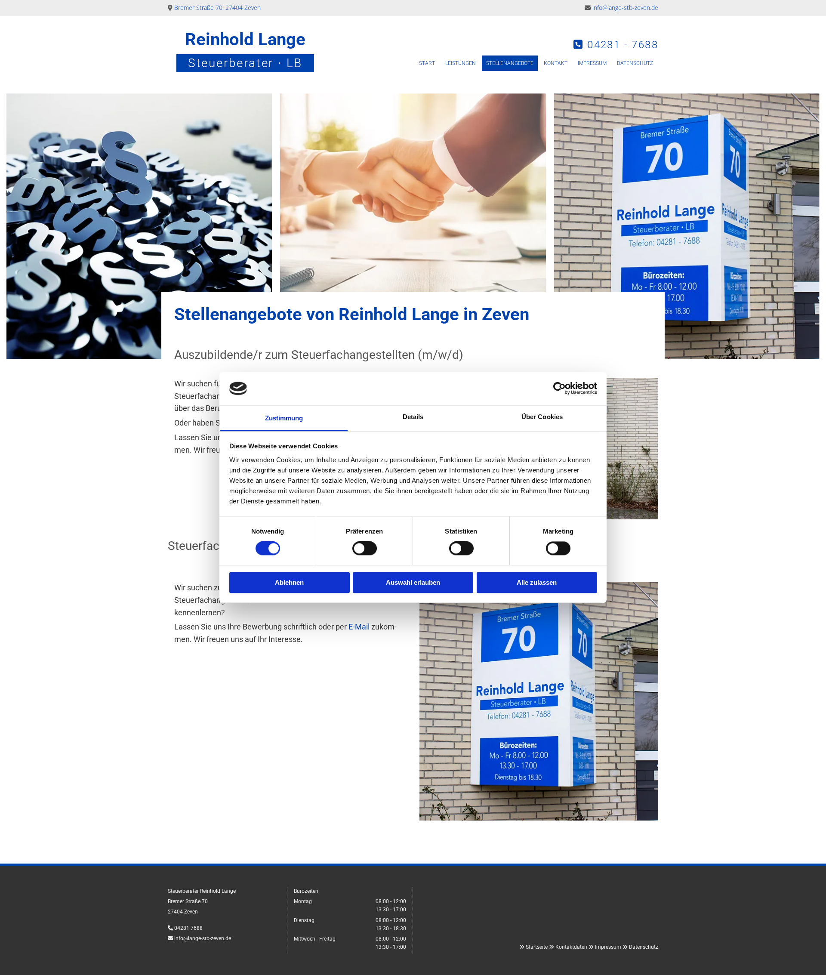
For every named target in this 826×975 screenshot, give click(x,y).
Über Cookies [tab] (542, 416)
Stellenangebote (509, 63)
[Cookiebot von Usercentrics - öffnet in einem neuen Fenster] (559, 388)
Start (427, 63)
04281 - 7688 (622, 45)
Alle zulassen (537, 582)
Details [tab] (413, 416)
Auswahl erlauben (413, 582)
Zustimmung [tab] (284, 418)
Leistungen (460, 63)
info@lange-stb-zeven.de (625, 7)
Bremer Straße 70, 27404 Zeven (217, 7)
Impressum (592, 63)
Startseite (537, 947)
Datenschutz (635, 63)
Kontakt (555, 63)
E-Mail (359, 626)
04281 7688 (188, 928)
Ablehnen (289, 582)
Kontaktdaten (571, 947)
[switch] (364, 548)
